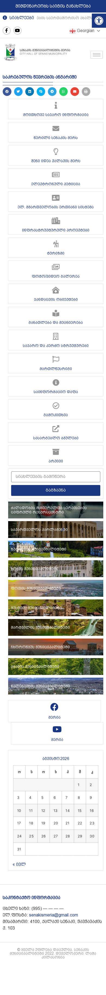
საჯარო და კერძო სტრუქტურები (56, 345)
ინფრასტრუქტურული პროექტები (55, 230)
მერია (54, 717)
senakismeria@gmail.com (53, 915)
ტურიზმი (55, 253)
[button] (99, 21)
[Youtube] (17, 31)
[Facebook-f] (7, 31)
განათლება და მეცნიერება (56, 322)
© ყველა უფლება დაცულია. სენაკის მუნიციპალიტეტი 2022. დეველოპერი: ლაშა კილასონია (53, 953)
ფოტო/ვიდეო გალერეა (56, 276)
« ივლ (19, 864)
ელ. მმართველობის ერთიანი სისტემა (56, 207)
